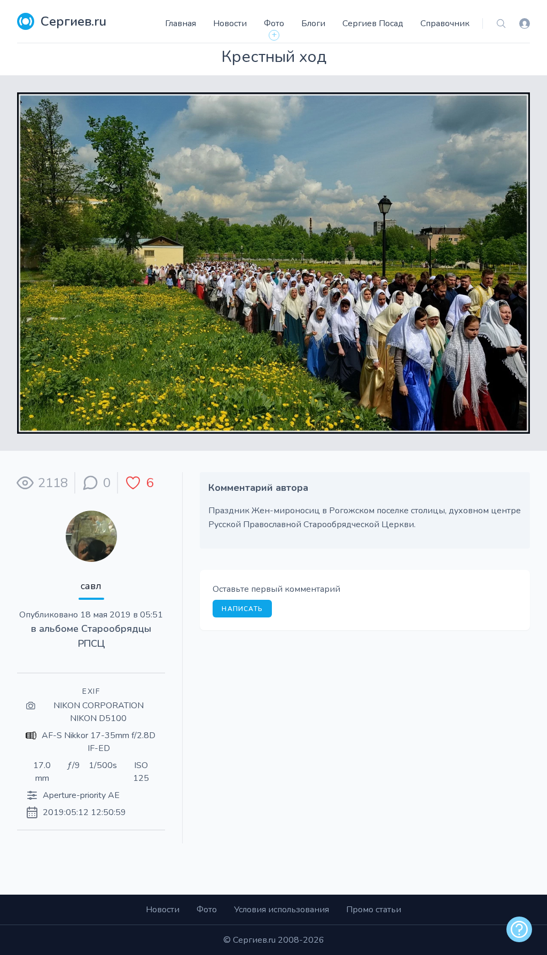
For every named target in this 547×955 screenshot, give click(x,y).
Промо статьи (373, 909)
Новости (230, 23)
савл (91, 586)
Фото (274, 23)
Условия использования (281, 909)
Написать (242, 609)
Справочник (445, 23)
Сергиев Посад (372, 23)
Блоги (313, 23)
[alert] (519, 929)
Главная (180, 23)
